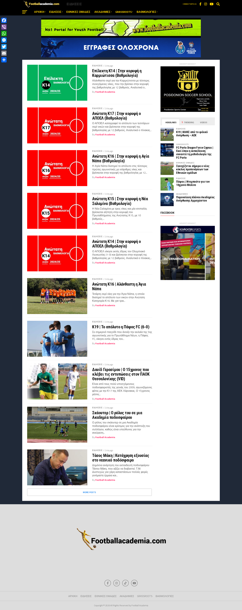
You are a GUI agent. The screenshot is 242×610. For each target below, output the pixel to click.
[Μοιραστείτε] (4, 59)
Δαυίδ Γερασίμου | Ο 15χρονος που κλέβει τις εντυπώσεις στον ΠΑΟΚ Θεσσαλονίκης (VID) (120, 374)
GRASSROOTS (123, 12)
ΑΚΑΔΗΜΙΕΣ (102, 12)
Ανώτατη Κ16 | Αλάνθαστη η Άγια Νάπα (119, 286)
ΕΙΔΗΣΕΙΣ (55, 12)
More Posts (89, 492)
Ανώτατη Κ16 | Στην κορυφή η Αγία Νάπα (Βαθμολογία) (120, 158)
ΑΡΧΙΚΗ (39, 12)
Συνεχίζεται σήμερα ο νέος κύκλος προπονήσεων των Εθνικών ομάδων (192, 169)
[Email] (4, 53)
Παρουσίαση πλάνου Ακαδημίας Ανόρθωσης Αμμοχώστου (195, 198)
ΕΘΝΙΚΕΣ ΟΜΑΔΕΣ (78, 12)
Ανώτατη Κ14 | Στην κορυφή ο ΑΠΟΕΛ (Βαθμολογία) (116, 243)
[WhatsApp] (4, 33)
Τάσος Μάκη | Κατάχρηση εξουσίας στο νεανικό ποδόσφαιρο (120, 457)
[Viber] (4, 27)
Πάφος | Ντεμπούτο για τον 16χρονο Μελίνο (193, 183)
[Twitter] (4, 46)
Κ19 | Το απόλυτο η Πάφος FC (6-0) (120, 327)
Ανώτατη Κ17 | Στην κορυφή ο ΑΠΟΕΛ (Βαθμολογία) (116, 115)
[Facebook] (4, 20)
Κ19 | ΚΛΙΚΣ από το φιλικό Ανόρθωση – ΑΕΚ (192, 133)
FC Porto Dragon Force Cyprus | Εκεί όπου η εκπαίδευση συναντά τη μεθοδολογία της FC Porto (194, 152)
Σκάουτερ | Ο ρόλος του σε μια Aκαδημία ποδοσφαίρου (117, 415)
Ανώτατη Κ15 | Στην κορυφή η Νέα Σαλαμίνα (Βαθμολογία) (120, 201)
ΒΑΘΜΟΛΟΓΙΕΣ (146, 12)
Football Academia (105, 92)
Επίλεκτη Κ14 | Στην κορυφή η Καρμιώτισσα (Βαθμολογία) (117, 73)
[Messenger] (4, 40)
